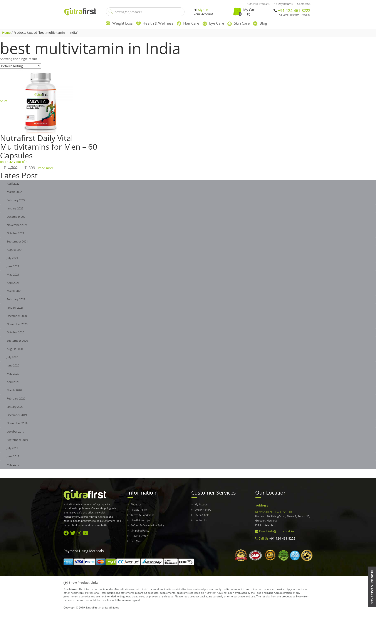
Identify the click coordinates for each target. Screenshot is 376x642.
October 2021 (15, 233)
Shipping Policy (140, 530)
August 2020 (15, 349)
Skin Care (242, 23)
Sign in (203, 10)
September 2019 (17, 440)
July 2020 (12, 357)
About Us (136, 504)
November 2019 (17, 423)
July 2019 (12, 448)
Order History (203, 510)
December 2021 (17, 217)
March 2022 (14, 192)
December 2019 (17, 415)
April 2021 (13, 283)
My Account (201, 504)
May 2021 (13, 274)
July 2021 (12, 258)
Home (6, 32)
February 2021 (16, 299)
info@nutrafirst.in (281, 531)
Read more (46, 168)
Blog (263, 23)
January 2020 (15, 407)
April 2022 (13, 184)
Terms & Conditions (142, 515)
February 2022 (16, 200)
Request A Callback (372, 587)
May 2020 (13, 374)
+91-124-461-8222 (294, 10)
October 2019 (15, 431)
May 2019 (13, 464)
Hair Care (191, 23)
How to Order (139, 536)
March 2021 (14, 291)
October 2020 (15, 332)
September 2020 (17, 341)
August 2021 (15, 250)
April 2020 (13, 382)
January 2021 (15, 307)
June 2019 (13, 456)
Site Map (136, 541)
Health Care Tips (140, 520)
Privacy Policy (139, 510)
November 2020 (17, 324)
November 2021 (17, 225)
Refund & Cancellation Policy (147, 525)
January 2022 (15, 208)
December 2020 (17, 316)
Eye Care (216, 23)
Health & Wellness (158, 23)
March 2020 (14, 390)
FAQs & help (202, 515)
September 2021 (17, 241)
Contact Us (201, 520)
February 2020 (16, 398)
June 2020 (13, 365)
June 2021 (13, 266)
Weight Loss (122, 23)
